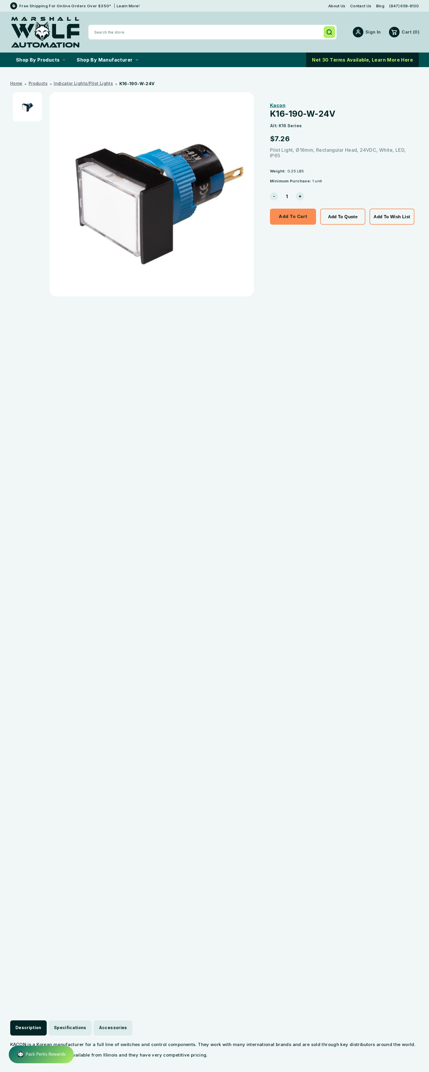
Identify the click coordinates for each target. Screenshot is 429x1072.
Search (329, 32)
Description (28, 1027)
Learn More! (128, 6)
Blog (380, 6)
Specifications (70, 1027)
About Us (337, 6)
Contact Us (360, 6)
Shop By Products (38, 60)
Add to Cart (293, 216)
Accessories (113, 1027)
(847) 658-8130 (404, 6)
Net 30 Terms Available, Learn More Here (362, 60)
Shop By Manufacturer (104, 60)
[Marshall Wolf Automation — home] (45, 32)
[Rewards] (41, 1054)
